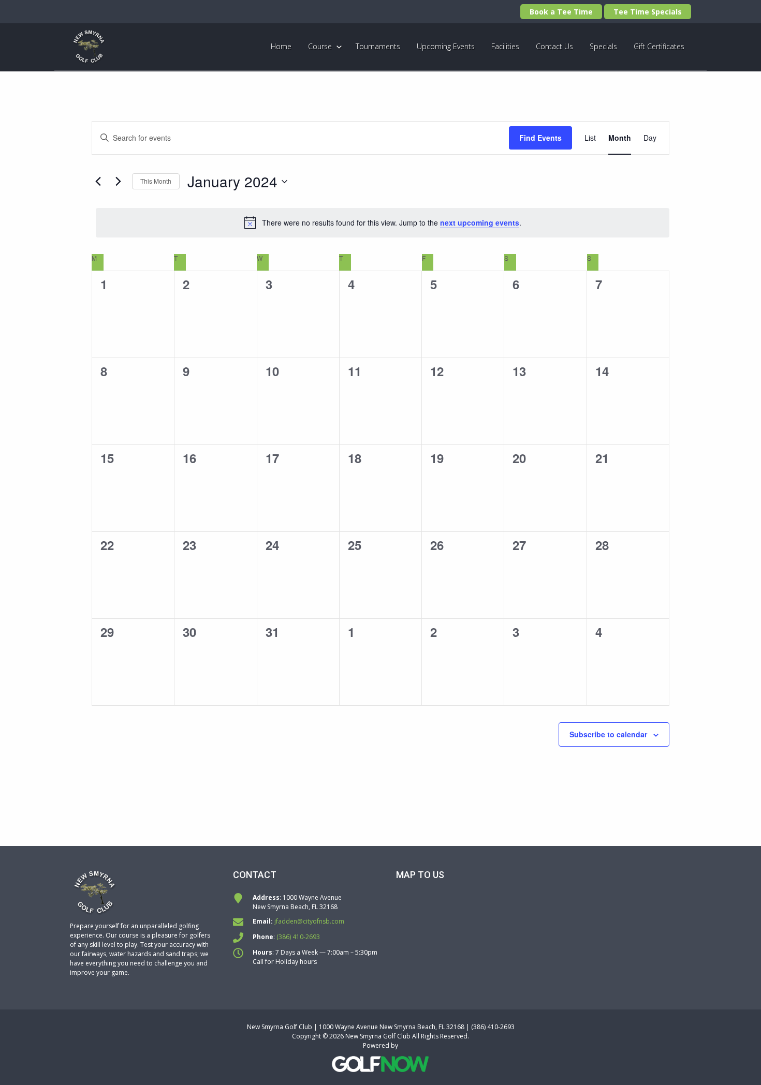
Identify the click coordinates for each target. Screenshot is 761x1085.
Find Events (540, 137)
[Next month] (118, 181)
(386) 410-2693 (298, 936)
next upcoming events (479, 222)
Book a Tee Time (561, 12)
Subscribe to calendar (608, 734)
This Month (155, 180)
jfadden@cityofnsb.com (309, 921)
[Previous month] (98, 181)
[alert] (382, 222)
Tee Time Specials (647, 12)
